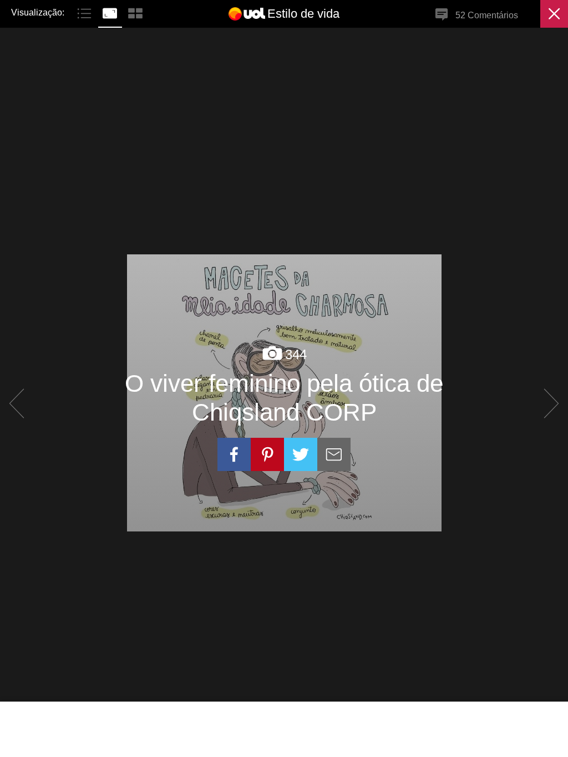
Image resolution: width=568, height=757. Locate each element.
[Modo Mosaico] (135, 12)
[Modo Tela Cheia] (111, 12)
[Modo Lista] (85, 12)
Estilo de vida (303, 14)
